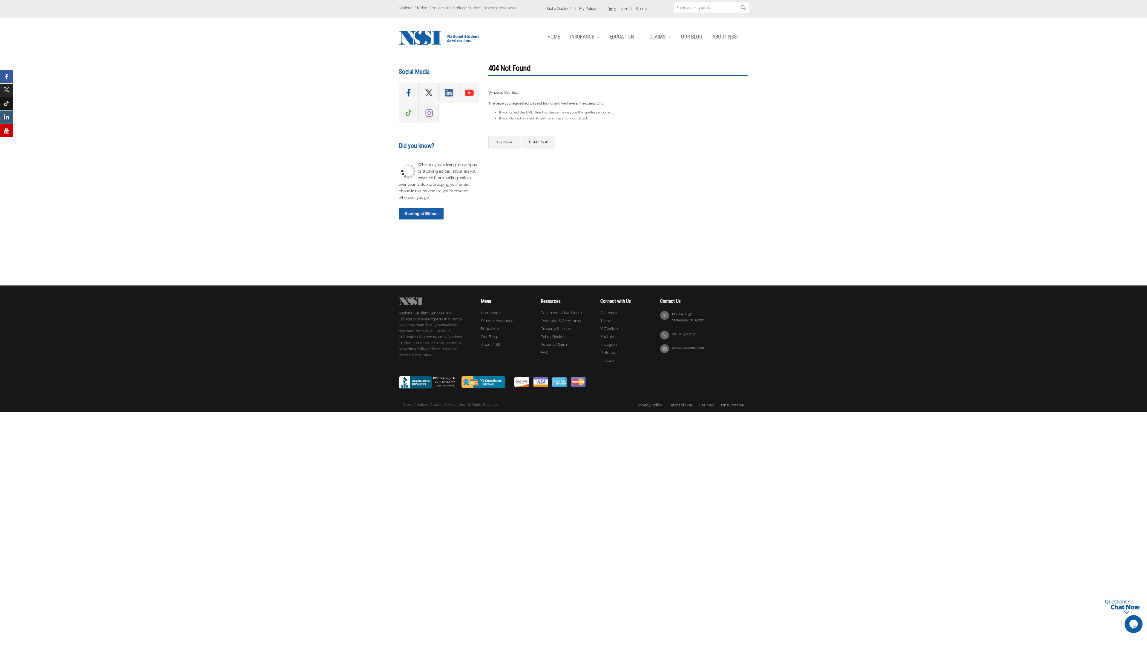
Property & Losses (556, 328)
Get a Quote (557, 8)
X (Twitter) (609, 328)
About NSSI (491, 344)
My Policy (587, 8)
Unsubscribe (732, 405)
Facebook (608, 313)
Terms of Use (680, 405)
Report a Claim (554, 344)
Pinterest (608, 352)
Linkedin (608, 360)
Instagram (609, 344)
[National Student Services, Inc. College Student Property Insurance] (439, 33)
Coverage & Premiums (561, 321)
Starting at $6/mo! (421, 213)
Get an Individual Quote (561, 313)
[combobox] (711, 7)
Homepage (491, 313)
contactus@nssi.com (688, 347)
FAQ (544, 352)
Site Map (706, 405)
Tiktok (605, 321)
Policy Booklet (553, 336)
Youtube (607, 336)
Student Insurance (497, 321)
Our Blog (489, 336)
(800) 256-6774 (684, 334)
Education (490, 328)
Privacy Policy (649, 405)
